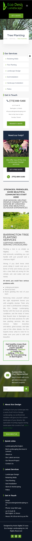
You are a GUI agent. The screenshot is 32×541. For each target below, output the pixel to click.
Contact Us (9, 463)
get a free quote (16, 169)
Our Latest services (12, 457)
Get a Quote (16, 16)
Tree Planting (12, 65)
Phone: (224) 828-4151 (13, 508)
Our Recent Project (12, 460)
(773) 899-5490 (15, 354)
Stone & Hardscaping (13, 487)
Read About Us (11, 434)
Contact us (18, 350)
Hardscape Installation (15, 83)
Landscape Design (14, 71)
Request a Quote (16, 123)
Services (12, 38)
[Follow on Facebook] (12, 536)
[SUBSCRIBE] (26, 389)
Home (5, 38)
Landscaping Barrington (14, 446)
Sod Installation (12, 77)
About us (8, 454)
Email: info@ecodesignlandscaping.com (16, 503)
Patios (9, 89)
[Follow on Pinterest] (19, 536)
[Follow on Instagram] (16, 536)
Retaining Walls (12, 59)
